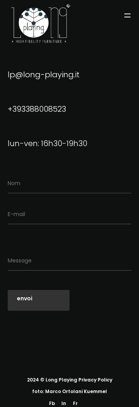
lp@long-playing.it (44, 74)
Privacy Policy (95, 379)
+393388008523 (37, 109)
